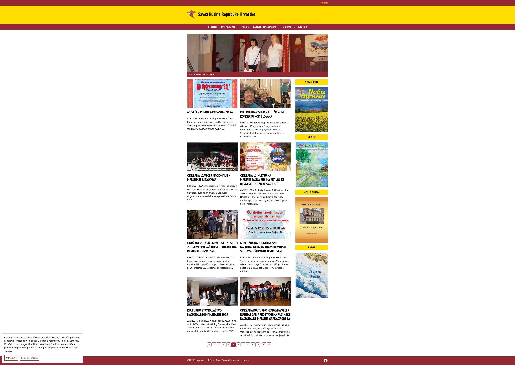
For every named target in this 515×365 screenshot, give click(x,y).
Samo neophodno (29, 358)
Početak (212, 26)
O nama (287, 26)
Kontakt (302, 26)
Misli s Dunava (312, 192)
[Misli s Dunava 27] (311, 219)
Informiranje (228, 26)
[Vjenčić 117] (311, 164)
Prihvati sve (11, 358)
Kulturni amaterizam (264, 26)
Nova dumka (311, 82)
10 (257, 344)
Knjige (245, 26)
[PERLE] (311, 275)
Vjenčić (312, 137)
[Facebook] (325, 361)
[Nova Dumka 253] (311, 109)
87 (264, 344)
